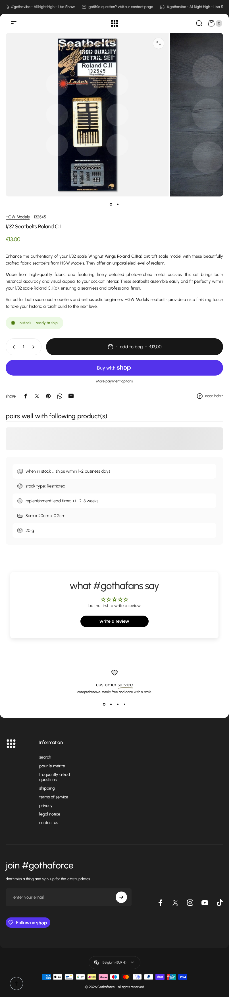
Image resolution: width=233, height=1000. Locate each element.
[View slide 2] (111, 704)
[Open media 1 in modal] (158, 43)
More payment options (114, 381)
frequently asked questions (54, 777)
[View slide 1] (104, 704)
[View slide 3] (118, 704)
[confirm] (121, 897)
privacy (46, 805)
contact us (48, 822)
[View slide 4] (124, 704)
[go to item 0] (111, 204)
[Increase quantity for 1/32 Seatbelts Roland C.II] (34, 347)
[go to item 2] (118, 204)
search (45, 757)
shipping (47, 788)
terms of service (53, 797)
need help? (214, 396)
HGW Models (18, 217)
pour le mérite (52, 766)
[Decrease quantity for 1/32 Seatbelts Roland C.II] (12, 347)
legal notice (49, 814)
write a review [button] (114, 621)
